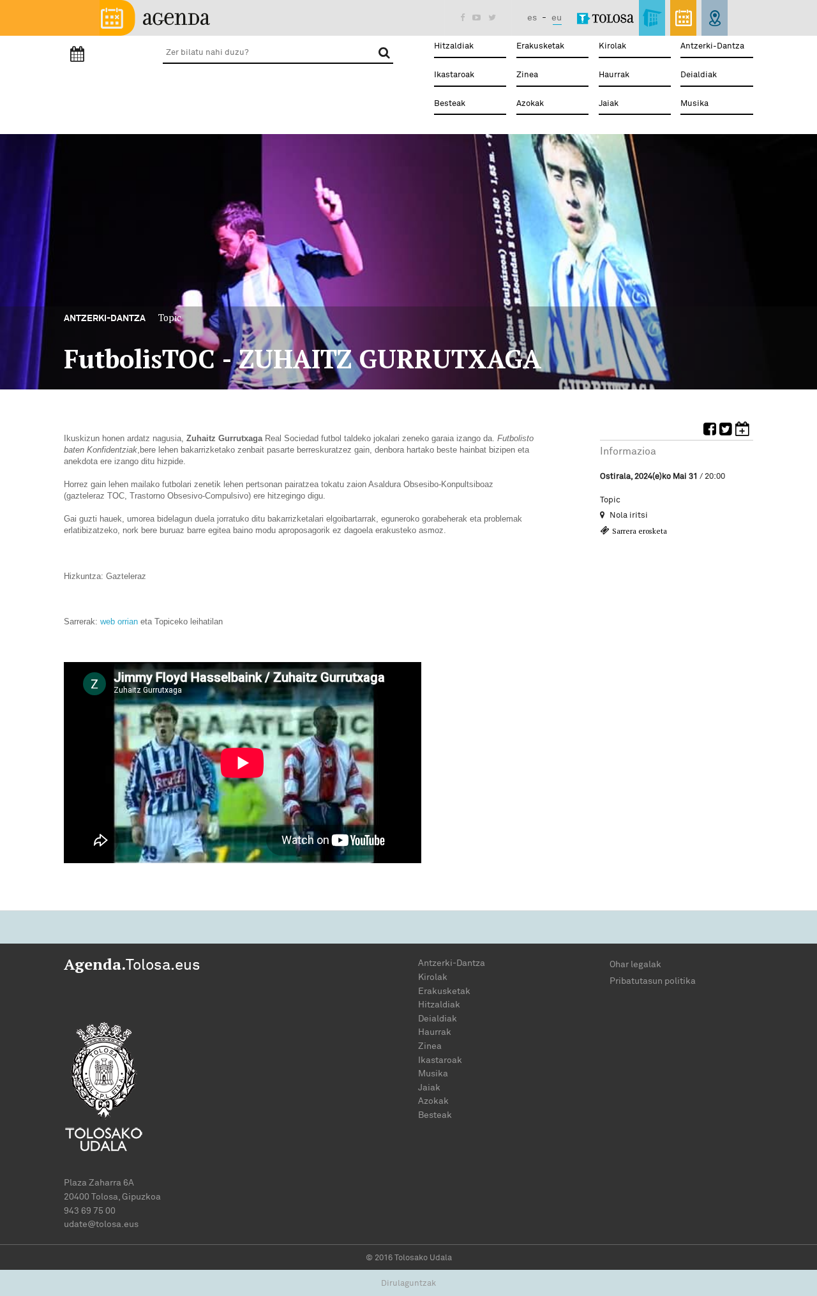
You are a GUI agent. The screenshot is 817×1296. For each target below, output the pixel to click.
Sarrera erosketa (639, 531)
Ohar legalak (635, 964)
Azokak (530, 104)
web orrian (119, 621)
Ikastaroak (454, 75)
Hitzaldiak (454, 46)
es (532, 17)
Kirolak (612, 46)
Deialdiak (698, 75)
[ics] (744, 431)
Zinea (527, 75)
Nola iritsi (628, 515)
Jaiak (608, 104)
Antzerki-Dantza (712, 46)
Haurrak (614, 75)
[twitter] (727, 431)
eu (556, 17)
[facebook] (711, 431)
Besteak (449, 104)
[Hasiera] (155, 17)
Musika (694, 104)
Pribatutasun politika (653, 981)
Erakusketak (540, 46)
